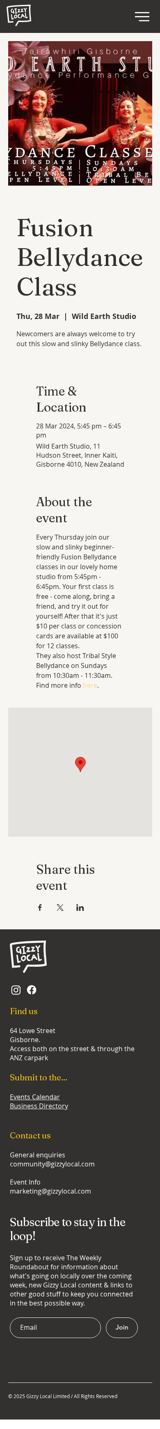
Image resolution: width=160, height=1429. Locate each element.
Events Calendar (35, 1096)
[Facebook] (31, 990)
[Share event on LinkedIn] (80, 907)
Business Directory (39, 1105)
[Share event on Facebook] (40, 907)
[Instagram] (16, 990)
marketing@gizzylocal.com (50, 1191)
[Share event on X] (60, 907)
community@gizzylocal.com (52, 1163)
